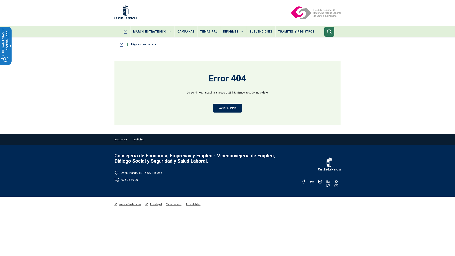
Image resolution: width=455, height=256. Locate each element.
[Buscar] (329, 32)
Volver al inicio (227, 108)
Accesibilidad (193, 204)
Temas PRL (209, 31)
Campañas (186, 31)
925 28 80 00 (129, 180)
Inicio (125, 31)
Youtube (336, 185)
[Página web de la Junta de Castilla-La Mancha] (125, 12)
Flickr (312, 181)
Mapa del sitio (173, 204)
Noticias (138, 139)
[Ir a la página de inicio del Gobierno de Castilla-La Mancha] (327, 163)
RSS (336, 181)
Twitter (328, 185)
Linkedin (328, 181)
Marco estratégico (149, 31)
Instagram (320, 181)
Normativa (120, 139)
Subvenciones (261, 31)
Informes (231, 31)
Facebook (304, 181)
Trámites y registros (296, 31)
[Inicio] (316, 12)
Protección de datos (130, 204)
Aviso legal (156, 204)
